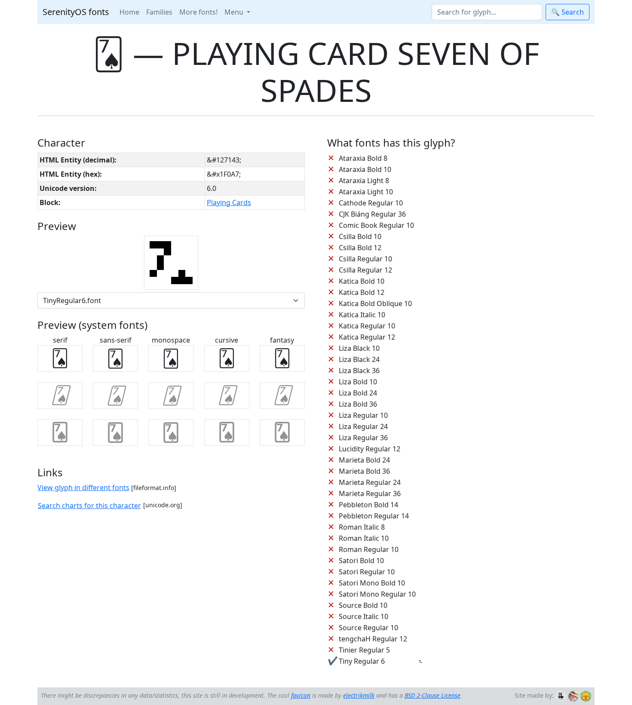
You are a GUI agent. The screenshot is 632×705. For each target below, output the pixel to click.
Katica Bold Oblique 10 (375, 303)
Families (159, 12)
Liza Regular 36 (363, 437)
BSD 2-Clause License (432, 695)
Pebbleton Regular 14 (374, 516)
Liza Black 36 (359, 370)
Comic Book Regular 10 (376, 225)
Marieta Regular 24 (370, 482)
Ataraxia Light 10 (366, 191)
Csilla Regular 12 (365, 270)
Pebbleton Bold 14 (368, 504)
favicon (300, 695)
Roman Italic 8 (362, 527)
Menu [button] (234, 12)
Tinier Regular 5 (364, 650)
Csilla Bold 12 (360, 247)
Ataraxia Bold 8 (363, 158)
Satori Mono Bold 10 (372, 583)
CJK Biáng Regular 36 (372, 214)
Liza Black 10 (359, 348)
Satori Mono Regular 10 (377, 594)
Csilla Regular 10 (365, 259)
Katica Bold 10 (361, 281)
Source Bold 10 (363, 605)
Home (129, 12)
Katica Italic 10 (362, 314)
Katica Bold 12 (361, 292)
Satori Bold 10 (361, 560)
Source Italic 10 (363, 616)
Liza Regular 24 (363, 426)
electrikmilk (358, 695)
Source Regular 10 (368, 627)
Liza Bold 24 (358, 393)
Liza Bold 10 (358, 381)
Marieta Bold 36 (364, 471)
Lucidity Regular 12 (369, 449)
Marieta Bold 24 (364, 460)
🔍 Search (567, 12)
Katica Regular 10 (367, 326)
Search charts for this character (89, 505)
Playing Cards (229, 202)
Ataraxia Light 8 (364, 180)
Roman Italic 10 (364, 538)
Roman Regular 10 (369, 549)
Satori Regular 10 (367, 571)
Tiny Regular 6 (362, 661)
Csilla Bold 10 (360, 236)
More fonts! (198, 12)
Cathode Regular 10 (371, 203)
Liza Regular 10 (363, 415)
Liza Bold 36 (358, 404)
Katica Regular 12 (367, 337)
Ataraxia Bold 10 (365, 169)
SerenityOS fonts (76, 12)
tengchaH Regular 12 (373, 639)
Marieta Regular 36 (370, 493)
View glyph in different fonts (83, 487)
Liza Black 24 (359, 359)
